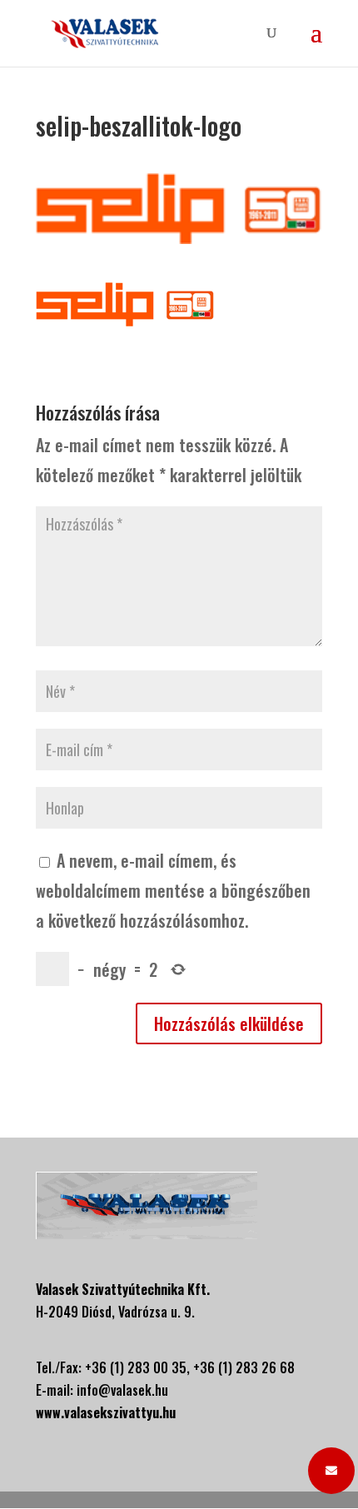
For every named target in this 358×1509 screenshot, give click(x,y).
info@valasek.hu (122, 1390)
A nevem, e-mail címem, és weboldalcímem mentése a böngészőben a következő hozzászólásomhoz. (173, 890)
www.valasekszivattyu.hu (106, 1412)
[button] (331, 1470)
